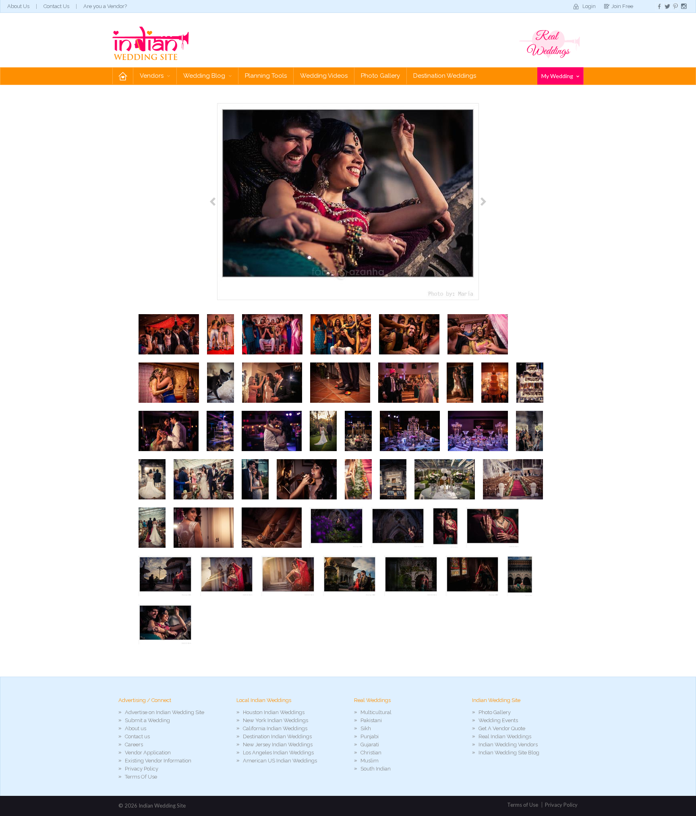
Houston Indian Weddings (273, 712)
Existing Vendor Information (158, 761)
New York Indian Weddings (275, 720)
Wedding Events (498, 720)
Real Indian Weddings (504, 736)
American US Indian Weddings (280, 761)
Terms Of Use (141, 777)
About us (135, 728)
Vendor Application (148, 753)
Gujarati (369, 744)
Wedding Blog (205, 75)
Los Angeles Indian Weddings (278, 753)
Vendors (152, 75)
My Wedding (557, 75)
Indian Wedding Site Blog (508, 753)
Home (123, 76)
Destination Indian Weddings (277, 736)
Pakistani (371, 720)
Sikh (365, 728)
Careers (134, 744)
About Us (18, 6)
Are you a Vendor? (105, 6)
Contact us (137, 736)
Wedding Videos (324, 75)
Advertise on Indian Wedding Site (164, 712)
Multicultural (376, 712)
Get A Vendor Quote (501, 728)
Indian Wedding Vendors (508, 744)
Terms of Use (522, 805)
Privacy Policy (141, 769)
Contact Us (56, 6)
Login (589, 6)
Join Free (622, 6)
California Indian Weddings (275, 728)
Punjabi (369, 736)
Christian (370, 753)
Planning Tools (266, 75)
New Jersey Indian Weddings (278, 744)
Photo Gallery (380, 75)
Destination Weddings (444, 75)
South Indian (375, 769)
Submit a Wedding (147, 720)
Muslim (369, 761)
